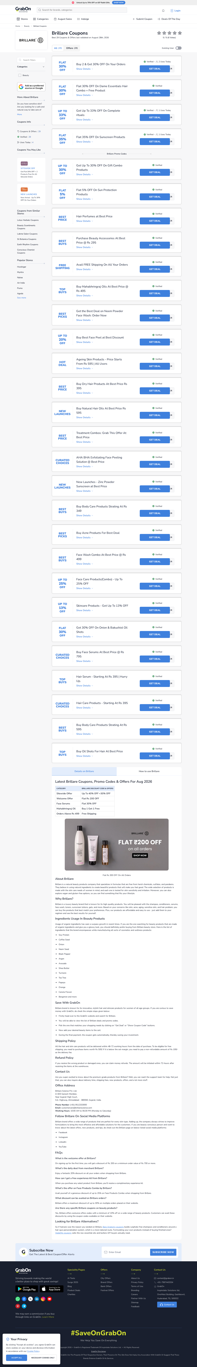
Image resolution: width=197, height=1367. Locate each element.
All (58, 48)
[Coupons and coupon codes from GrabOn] (23, 10)
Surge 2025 (72, 1282)
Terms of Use (137, 1286)
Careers (134, 1294)
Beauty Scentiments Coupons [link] (26, 227)
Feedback (135, 1306)
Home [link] (17, 26)
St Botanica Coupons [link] (26, 239)
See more (21, 298)
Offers (72, 48)
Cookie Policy (33, 1351)
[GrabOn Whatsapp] (17, 1300)
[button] (179, 48)
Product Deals (73, 1290)
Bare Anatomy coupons (113, 1227)
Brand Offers (106, 1282)
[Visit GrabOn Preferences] (31, 86)
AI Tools (71, 1278)
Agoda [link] (20, 293)
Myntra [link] (20, 272)
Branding (135, 1290)
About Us (135, 1278)
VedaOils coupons (63, 1233)
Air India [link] (21, 282)
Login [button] (177, 10)
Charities (71, 1294)
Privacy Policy (137, 1282)
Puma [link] (19, 288)
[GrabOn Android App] (26, 1289)
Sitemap (134, 1302)
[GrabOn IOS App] (51, 1289)
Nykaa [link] (20, 277)
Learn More (48, 1317)
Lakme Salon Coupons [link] (27, 233)
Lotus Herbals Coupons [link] (28, 220)
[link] (24, 1300)
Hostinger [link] (21, 266)
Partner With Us (138, 1298)
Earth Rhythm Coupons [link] (27, 244)
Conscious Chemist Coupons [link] (25, 251)
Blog (69, 1286)
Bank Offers (106, 1286)
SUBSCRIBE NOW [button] (163, 1252)
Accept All (16, 1358)
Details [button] (83, 69)
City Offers (105, 1278)
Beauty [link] (26, 26)
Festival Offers (107, 1290)
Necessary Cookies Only (42, 1358)
